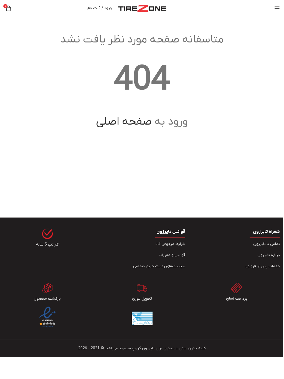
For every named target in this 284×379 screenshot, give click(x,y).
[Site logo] (142, 8)
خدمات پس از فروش (262, 266)
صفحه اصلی (124, 122)
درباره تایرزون (268, 255)
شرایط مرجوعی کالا (170, 244)
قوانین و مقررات (172, 255)
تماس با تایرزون (266, 244)
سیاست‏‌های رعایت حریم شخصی (159, 266)
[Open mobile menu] (277, 8)
